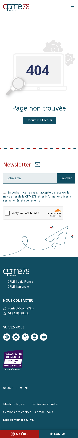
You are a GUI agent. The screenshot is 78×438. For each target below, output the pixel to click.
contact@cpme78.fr (21, 308)
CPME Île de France (20, 281)
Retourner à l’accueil (39, 120)
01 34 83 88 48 (18, 313)
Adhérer (22, 434)
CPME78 (21, 388)
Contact (61, 434)
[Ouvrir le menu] (72, 7)
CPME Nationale (18, 286)
